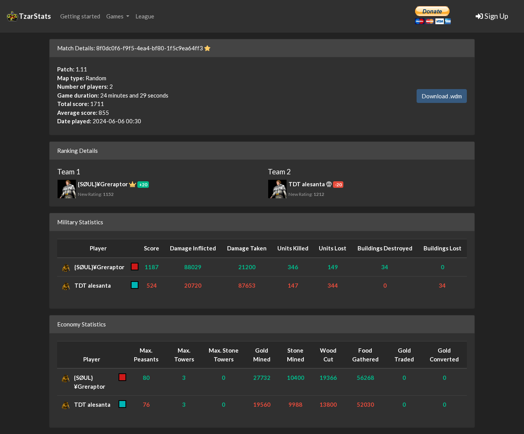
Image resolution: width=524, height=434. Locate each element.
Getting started (80, 16)
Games (115, 16)
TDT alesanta (92, 285)
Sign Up (495, 16)
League (144, 16)
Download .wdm (442, 96)
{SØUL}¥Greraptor (99, 266)
